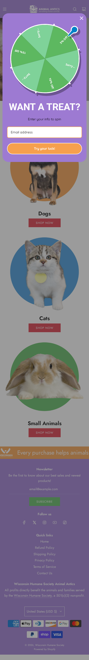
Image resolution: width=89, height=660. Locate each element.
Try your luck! (44, 148)
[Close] (82, 18)
